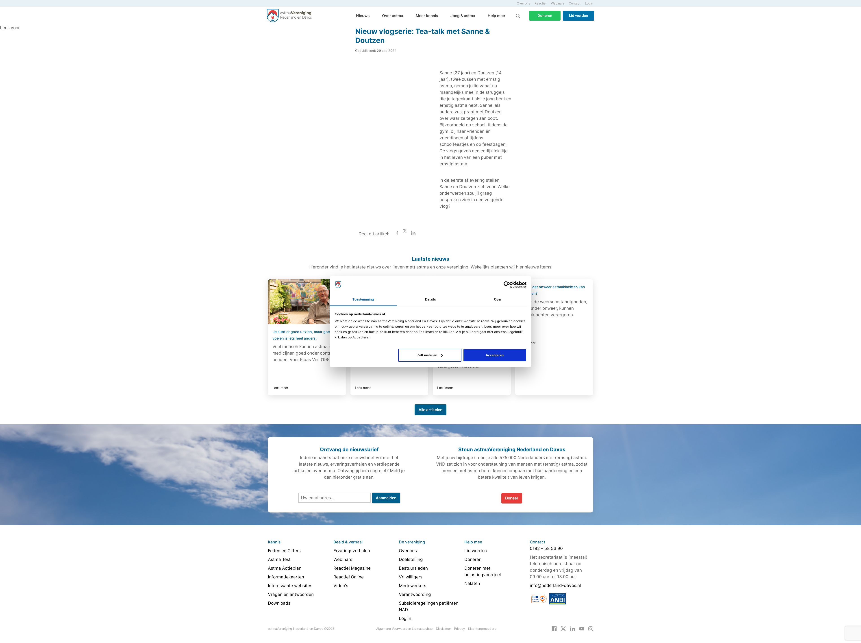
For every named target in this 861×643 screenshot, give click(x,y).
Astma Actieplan (284, 568)
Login (589, 3)
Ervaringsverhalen (351, 550)
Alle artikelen (430, 410)
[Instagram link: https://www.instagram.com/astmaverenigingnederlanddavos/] (590, 628)
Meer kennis (427, 15)
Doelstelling (411, 559)
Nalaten (472, 583)
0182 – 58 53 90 (546, 548)
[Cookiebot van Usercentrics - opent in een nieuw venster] (506, 284)
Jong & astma (462, 15)
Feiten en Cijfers (284, 550)
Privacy (459, 628)
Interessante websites (290, 585)
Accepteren (495, 355)
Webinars (557, 3)
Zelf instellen (427, 355)
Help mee (496, 15)
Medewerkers (412, 585)
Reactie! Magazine (352, 568)
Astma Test (279, 559)
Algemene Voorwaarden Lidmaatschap (404, 628)
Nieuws (363, 15)
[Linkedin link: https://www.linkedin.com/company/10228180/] (572, 628)
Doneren (544, 15)
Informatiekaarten (286, 577)
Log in (405, 618)
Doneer (511, 498)
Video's (340, 585)
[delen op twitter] (405, 233)
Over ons (523, 3)
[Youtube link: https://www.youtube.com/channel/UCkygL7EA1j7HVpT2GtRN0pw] (581, 628)
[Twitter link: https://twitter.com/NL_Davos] (563, 628)
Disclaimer (443, 628)
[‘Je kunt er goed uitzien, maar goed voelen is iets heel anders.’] (307, 301)
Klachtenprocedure (482, 628)
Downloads (279, 603)
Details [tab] (430, 299)
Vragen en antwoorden (291, 594)
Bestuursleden (413, 568)
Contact (575, 3)
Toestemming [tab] (363, 299)
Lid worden (578, 15)
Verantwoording (415, 594)
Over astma (392, 15)
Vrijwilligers (410, 577)
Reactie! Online (348, 577)
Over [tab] (498, 299)
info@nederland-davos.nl (555, 585)
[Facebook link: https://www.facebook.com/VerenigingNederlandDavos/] (554, 628)
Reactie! (540, 3)
